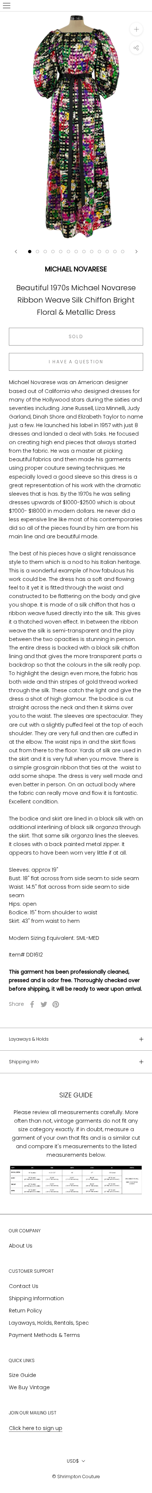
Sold (76, 336)
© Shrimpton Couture (76, 1476)
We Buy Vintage (29, 1387)
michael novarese (76, 269)
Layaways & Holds (29, 1039)
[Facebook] (32, 1004)
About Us (20, 1245)
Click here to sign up (35, 1428)
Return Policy (25, 1310)
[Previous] (16, 251)
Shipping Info (24, 1061)
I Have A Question (76, 362)
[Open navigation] (6, 5)
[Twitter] (44, 1004)
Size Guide (22, 1375)
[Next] (136, 251)
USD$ (73, 1461)
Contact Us (23, 1286)
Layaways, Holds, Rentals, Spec (49, 1323)
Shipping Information (36, 1298)
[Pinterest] (55, 1004)
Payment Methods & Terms (44, 1335)
